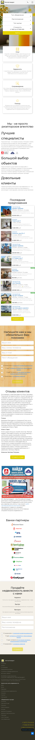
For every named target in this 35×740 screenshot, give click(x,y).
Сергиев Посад (5, 703)
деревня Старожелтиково (8, 713)
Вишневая (15, 270)
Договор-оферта (5, 673)
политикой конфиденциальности (22, 365)
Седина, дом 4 (16, 221)
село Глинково (16, 283)
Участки (3, 695)
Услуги (3, 665)
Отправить (17, 382)
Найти (17, 33)
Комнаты (3, 693)
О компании (4, 667)
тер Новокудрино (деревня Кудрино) (20, 308)
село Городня (5, 717)
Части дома (4, 697)
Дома (2, 687)
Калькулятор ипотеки (6, 669)
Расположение (17, 19)
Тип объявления (17, 15)
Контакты (3, 663)
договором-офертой (19, 376)
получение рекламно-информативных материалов (20, 373)
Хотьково (3, 701)
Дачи (2, 685)
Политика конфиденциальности (9, 671)
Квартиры (3, 689)
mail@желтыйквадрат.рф (27, 727)
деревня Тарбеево (17, 208)
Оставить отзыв (17, 457)
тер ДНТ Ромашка (17, 295)
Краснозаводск (5, 707)
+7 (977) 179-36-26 (28, 722)
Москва (3, 709)
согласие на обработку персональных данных (21, 369)
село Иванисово (5, 719)
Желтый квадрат (9, 2)
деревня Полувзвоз (6, 711)
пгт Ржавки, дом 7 (17, 258)
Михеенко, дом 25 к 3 (18, 233)
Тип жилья (18, 23)
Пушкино (3, 705)
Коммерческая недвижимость (9, 691)
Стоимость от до (17, 28)
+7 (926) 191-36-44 (28, 725)
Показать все (17, 319)
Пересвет (3, 715)
